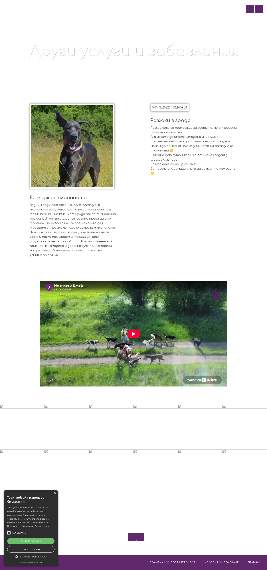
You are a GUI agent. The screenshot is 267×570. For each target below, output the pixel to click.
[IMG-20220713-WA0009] (156, 427)
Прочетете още (43, 526)
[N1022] (156, 471)
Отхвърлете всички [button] (31, 549)
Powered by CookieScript (31, 562)
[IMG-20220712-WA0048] (111, 471)
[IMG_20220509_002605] (245, 427)
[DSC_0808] (66, 471)
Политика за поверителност (173, 562)
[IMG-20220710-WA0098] (200, 427)
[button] (30, 556)
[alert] (31, 528)
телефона (227, 168)
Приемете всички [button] (31, 541)
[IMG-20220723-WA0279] (22, 427)
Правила (254, 562)
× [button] (55, 493)
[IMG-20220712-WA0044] (22, 471)
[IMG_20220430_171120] (245, 471)
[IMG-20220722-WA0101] (111, 427)
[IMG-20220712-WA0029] (200, 471)
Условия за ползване (222, 562)
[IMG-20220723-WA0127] (66, 427)
